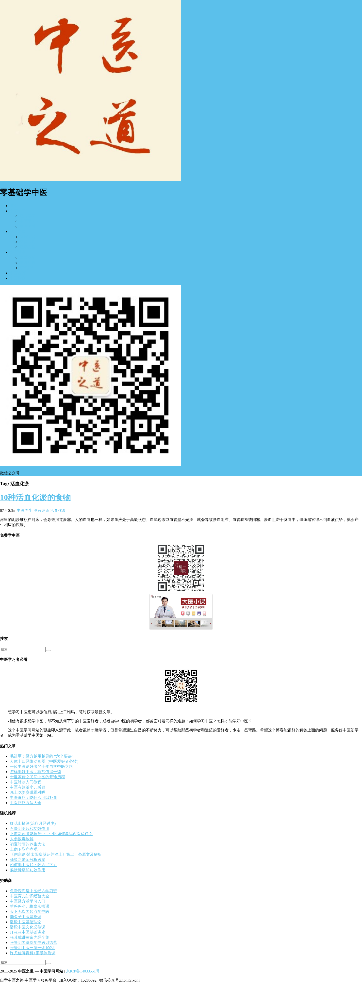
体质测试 (27, 257)
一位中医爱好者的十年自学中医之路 (41, 766)
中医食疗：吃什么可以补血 (33, 797)
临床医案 (27, 237)
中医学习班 (29, 221)
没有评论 (41, 510)
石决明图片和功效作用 (29, 828)
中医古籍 (18, 273)
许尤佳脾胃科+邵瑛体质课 (32, 953)
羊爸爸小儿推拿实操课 (29, 906)
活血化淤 (58, 510)
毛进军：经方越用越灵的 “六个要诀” (41, 756)
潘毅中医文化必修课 (27, 927)
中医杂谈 (18, 278)
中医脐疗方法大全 (25, 803)
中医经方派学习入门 (27, 901)
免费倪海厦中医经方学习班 (33, 891)
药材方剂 (27, 242)
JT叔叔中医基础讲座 (27, 932)
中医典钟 (27, 262)
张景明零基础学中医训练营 (33, 942)
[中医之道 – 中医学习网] (90, 180)
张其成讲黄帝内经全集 (29, 937)
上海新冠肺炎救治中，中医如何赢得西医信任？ (51, 834)
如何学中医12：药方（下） (33, 865)
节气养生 (27, 268)
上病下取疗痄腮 (23, 849)
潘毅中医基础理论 (25, 922)
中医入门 (18, 211)
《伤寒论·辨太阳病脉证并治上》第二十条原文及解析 (56, 854)
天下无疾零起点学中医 (29, 911)
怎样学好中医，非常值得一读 (35, 772)
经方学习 (27, 216)
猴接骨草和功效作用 (27, 870)
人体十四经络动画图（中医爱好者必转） (45, 761)
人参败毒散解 (21, 839)
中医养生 (18, 252)
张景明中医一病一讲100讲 (32, 948)
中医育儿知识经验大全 (29, 896)
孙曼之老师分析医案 (27, 860)
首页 (14, 206)
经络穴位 (27, 247)
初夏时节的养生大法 (27, 844)
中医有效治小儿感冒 (27, 787)
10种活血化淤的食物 (35, 497)
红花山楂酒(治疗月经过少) (33, 823)
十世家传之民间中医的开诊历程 (37, 777)
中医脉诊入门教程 (25, 782)
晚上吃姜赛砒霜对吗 (27, 792)
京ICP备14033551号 (83, 971)
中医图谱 (27, 226)
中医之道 (18, 231)
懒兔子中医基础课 (25, 917)
